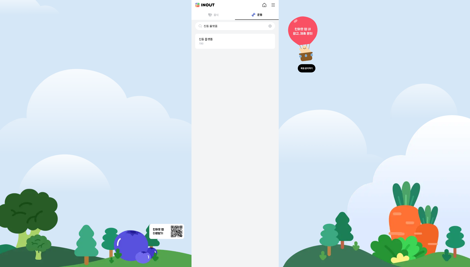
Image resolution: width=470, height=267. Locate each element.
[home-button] (264, 5)
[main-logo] (205, 5)
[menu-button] (273, 5)
